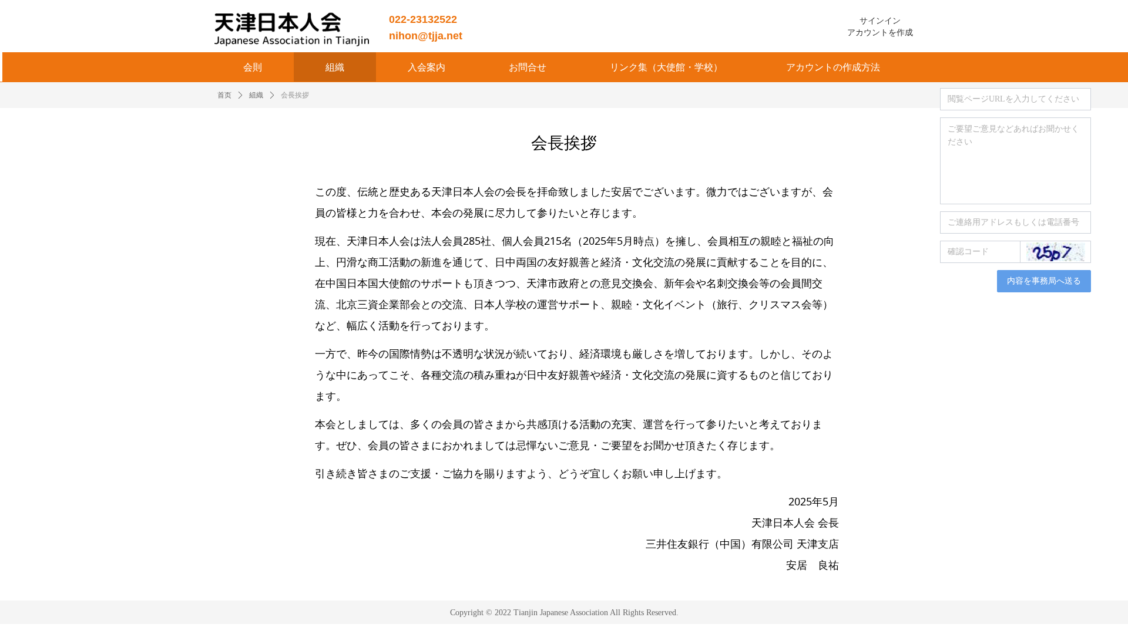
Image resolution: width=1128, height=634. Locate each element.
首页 (224, 95)
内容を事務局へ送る (1044, 280)
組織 (256, 95)
